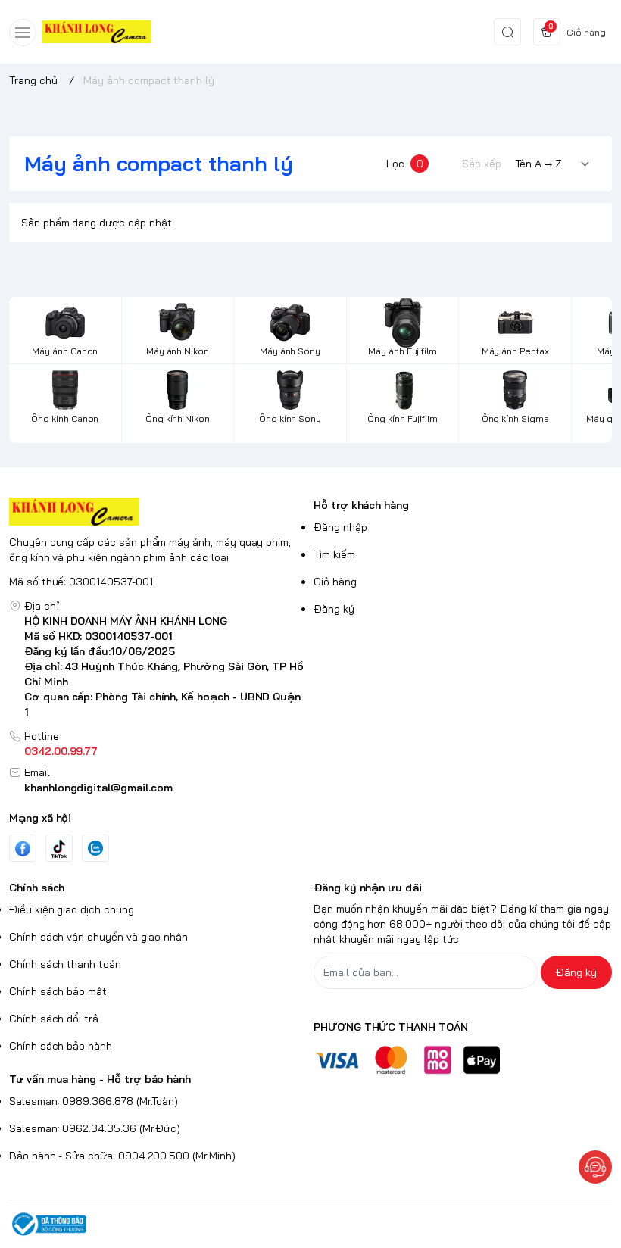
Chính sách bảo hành (60, 1046)
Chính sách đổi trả (53, 1018)
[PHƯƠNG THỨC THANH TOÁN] (463, 1060)
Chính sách (36, 887)
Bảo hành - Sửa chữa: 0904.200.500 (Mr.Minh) (122, 1155)
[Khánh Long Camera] (96, 32)
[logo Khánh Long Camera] (158, 512)
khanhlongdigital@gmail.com (98, 787)
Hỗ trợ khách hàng (361, 505)
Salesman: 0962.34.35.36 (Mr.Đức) (94, 1128)
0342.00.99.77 (61, 751)
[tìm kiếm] (507, 31)
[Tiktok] (59, 848)
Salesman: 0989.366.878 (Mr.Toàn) (93, 1101)
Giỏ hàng (335, 581)
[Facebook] (22, 848)
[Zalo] (95, 848)
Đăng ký (334, 609)
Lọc (404, 163)
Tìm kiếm (334, 554)
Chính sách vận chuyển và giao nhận (98, 937)
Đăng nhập (340, 527)
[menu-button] (22, 32)
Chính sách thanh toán (65, 964)
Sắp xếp (481, 163)
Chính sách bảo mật (58, 991)
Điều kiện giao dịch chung (71, 909)
